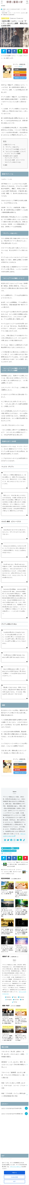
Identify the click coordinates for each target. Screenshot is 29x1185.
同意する (14, 1172)
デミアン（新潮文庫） (19, 64)
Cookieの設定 (14, 1177)
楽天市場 (17, 75)
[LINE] (20, 840)
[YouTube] (17, 840)
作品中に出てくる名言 (11, 156)
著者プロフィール (10, 144)
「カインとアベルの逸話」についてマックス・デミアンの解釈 (15, 152)
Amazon (17, 72)
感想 (6, 165)
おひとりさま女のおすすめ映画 (12, 1113)
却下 (14, 1181)
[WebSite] (5, 840)
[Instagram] (14, 840)
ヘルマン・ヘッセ (5, 18)
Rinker (20, 66)
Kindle (16, 69)
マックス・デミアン (13, 158)
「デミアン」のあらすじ (12, 147)
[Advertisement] (14, 1135)
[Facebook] (11, 840)
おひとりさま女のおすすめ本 (9, 850)
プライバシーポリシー (16, 1166)
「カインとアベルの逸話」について (15, 149)
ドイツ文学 (16, 848)
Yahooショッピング (20, 77)
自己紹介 (3, 5)
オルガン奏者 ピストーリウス (16, 160)
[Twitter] (8, 840)
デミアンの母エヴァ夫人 (14, 162)
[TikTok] (24, 840)
